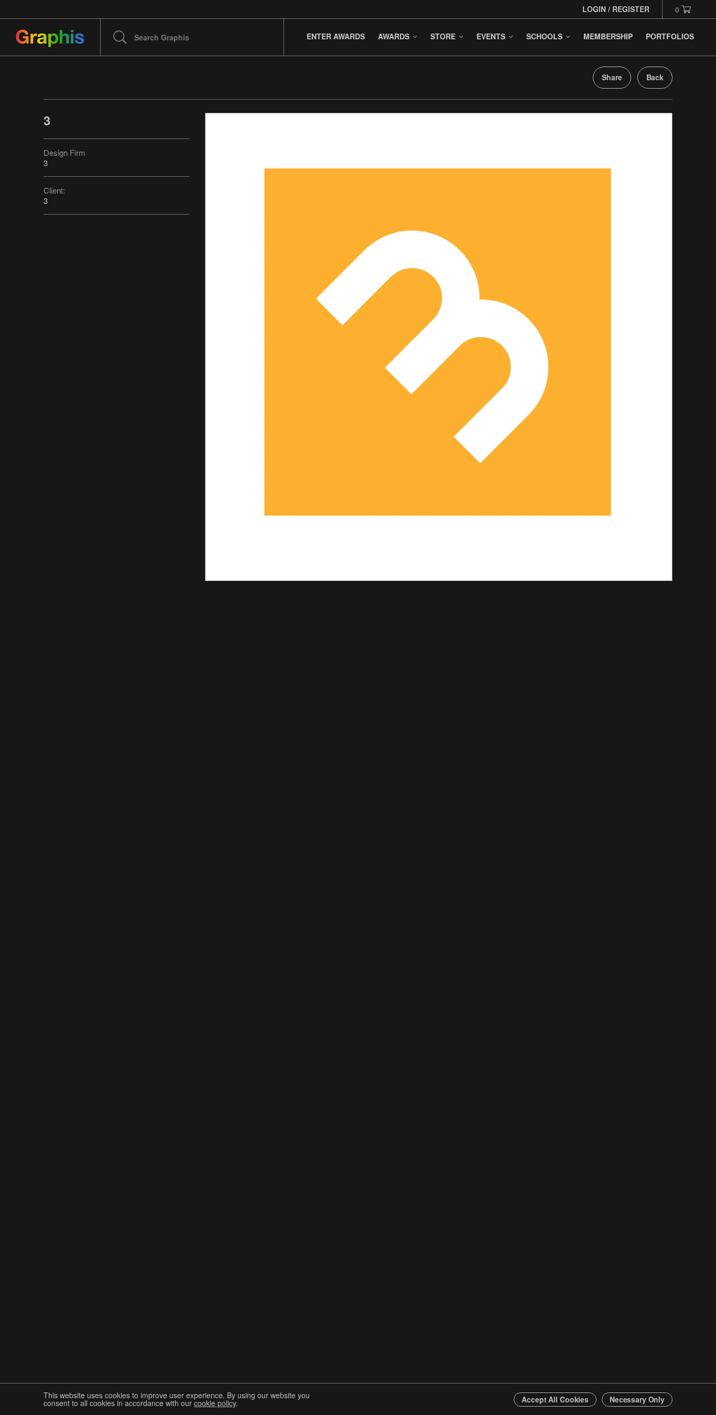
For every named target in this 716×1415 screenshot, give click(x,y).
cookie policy (215, 1403)
